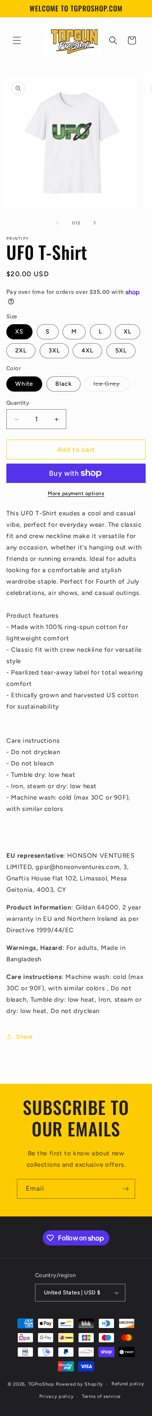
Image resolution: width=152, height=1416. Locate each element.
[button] (17, 40)
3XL (54, 350)
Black (63, 383)
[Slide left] (57, 222)
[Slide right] (94, 222)
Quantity (17, 403)
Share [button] (24, 1036)
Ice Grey (111, 386)
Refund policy (127, 1384)
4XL (87, 350)
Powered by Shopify (79, 1384)
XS (19, 331)
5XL (121, 350)
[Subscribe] (125, 1189)
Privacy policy (56, 1396)
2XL (21, 350)
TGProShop (41, 1384)
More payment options (76, 493)
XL (127, 331)
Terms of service (101, 1396)
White (24, 383)
